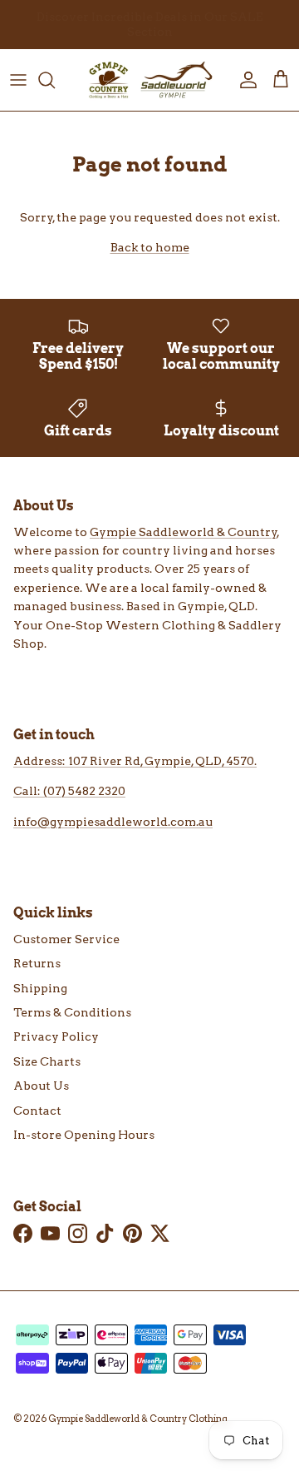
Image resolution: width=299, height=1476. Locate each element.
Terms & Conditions (72, 1012)
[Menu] (18, 80)
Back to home (149, 247)
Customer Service (66, 939)
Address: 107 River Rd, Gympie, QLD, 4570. (135, 761)
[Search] (55, 80)
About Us (41, 1085)
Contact (37, 1110)
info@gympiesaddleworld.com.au (113, 821)
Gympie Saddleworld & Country (183, 532)
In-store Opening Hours (83, 1134)
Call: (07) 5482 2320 (69, 791)
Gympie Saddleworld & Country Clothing (138, 1418)
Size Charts (47, 1061)
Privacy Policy (56, 1036)
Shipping (40, 988)
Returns (37, 963)
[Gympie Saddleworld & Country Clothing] (149, 79)
